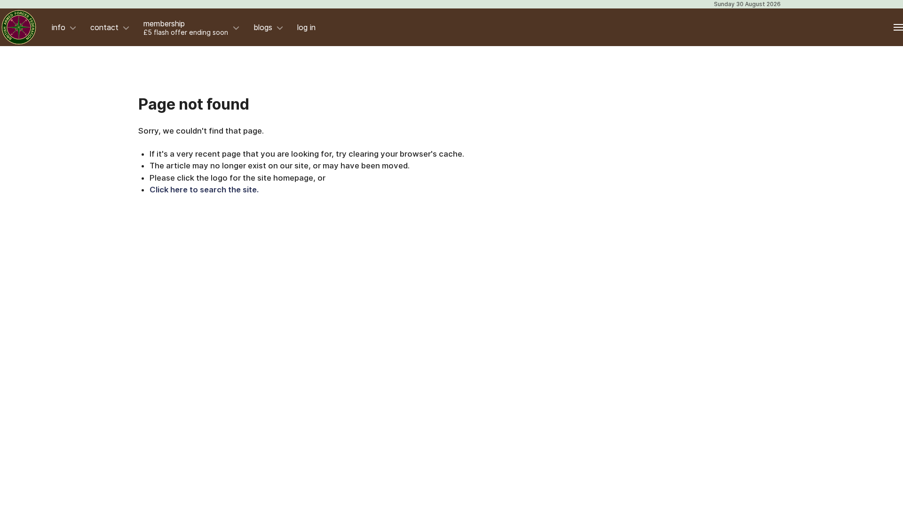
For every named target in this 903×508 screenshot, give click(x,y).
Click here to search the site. (204, 189)
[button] (898, 27)
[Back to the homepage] (19, 27)
